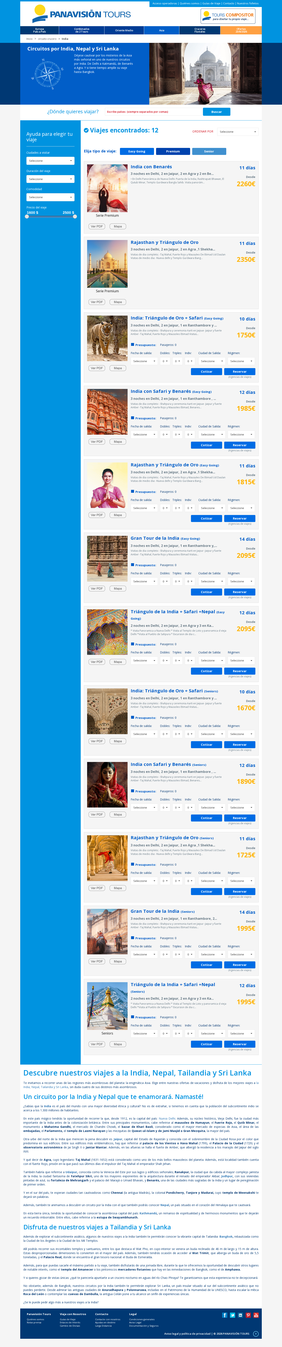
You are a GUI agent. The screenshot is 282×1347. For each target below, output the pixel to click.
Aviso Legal (135, 1322)
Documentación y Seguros (143, 1325)
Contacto (228, 3)
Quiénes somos (190, 3)
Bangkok (226, 1236)
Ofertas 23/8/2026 (241, 30)
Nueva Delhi (167, 1118)
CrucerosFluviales (199, 30)
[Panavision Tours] (82, 13)
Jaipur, (118, 1139)
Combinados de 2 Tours (81, 30)
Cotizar (206, 371)
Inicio (29, 39)
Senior (209, 151)
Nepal (164, 1205)
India (47, 1106)
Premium (173, 151)
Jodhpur (227, 1176)
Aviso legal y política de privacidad (187, 1333)
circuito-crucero (47, 39)
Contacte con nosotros (107, 1319)
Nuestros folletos (248, 3)
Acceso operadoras (165, 3)
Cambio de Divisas (70, 1325)
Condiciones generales (141, 1319)
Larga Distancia (103, 1325)
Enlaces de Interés (70, 1322)
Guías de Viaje (211, 3)
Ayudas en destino (105, 1322)
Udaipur (71, 1172)
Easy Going (136, 151)
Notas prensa (34, 1322)
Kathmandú (148, 1213)
